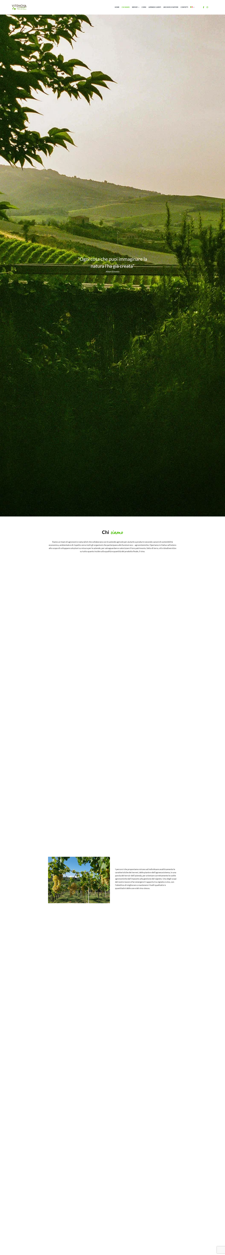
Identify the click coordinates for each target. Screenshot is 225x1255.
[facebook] (203, 7)
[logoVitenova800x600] (19, 2)
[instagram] (207, 7)
